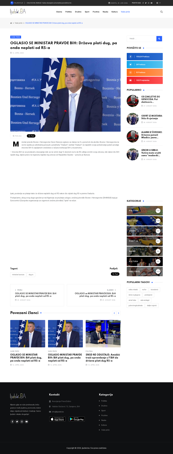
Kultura (115, 12)
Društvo (78, 12)
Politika (68, 12)
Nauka (105, 12)
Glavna (59, 12)
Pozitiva (96, 12)
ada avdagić (145, 300)
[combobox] (139, 38)
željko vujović (152, 305)
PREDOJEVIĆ (148, 295)
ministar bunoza (18, 275)
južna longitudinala (136, 305)
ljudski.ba (86, 448)
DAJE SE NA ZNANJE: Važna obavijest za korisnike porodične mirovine (49, 3)
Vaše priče (125, 12)
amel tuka (132, 300)
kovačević (154, 290)
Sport (87, 12)
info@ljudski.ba (58, 412)
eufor (144, 290)
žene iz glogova (134, 295)
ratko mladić (133, 290)
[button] (114, 313)
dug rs (31, 275)
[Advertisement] (65, 174)
